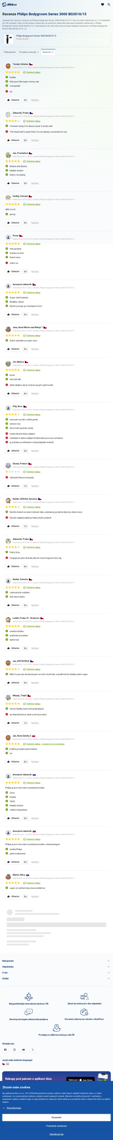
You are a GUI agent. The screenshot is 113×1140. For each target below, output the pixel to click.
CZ (7, 1064)
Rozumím (56, 1117)
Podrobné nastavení (56, 1126)
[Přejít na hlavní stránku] (9, 4)
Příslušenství (10, 52)
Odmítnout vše (56, 1134)
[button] (56, 961)
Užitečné (15, 100)
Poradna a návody (29, 52)
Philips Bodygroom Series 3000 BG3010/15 (52, 14)
